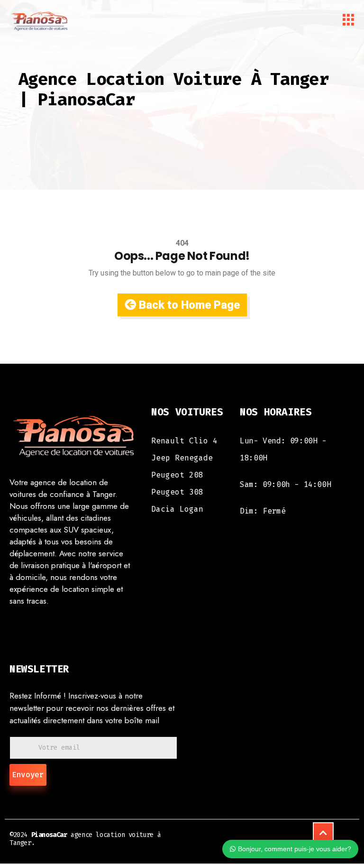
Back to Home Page (188, 305)
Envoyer (28, 774)
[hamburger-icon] (348, 21)
